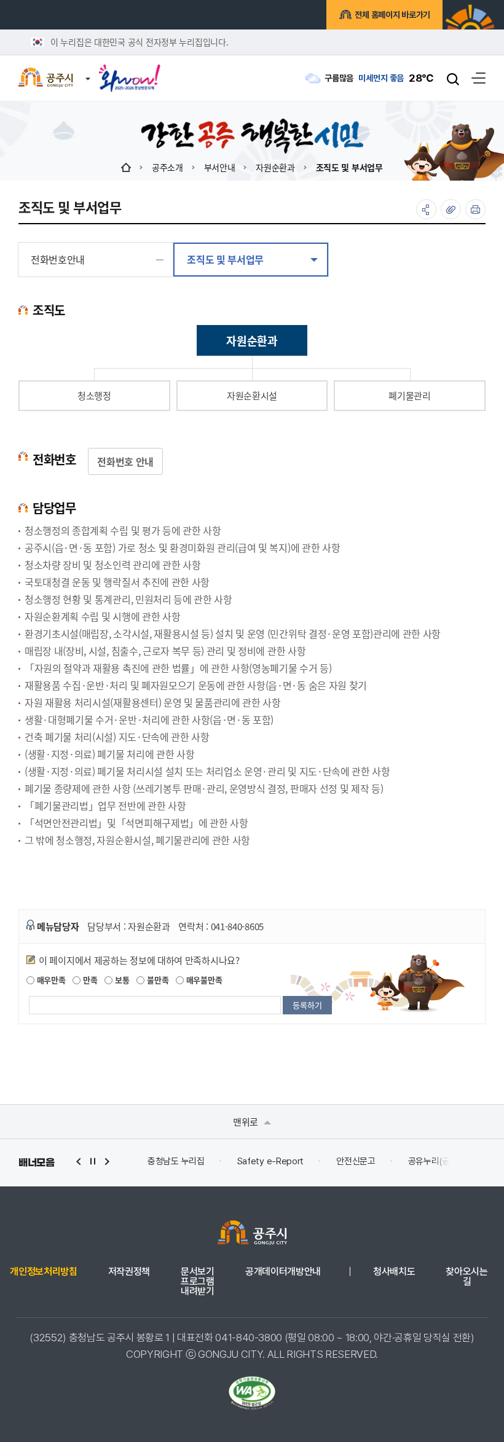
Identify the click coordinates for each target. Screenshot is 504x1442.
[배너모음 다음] (106, 1162)
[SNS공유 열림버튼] (426, 209)
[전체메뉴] (478, 78)
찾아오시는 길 (466, 1277)
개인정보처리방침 (43, 1272)
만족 (89, 979)
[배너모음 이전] (78, 1162)
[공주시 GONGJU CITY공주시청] (45, 78)
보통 (120, 979)
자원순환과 (275, 167)
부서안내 (219, 167)
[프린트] (475, 209)
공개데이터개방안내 (283, 1272)
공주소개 (167, 167)
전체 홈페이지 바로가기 (392, 15)
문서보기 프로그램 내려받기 (198, 1281)
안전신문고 (356, 1161)
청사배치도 (394, 1272)
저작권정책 (129, 1272)
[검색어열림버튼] (453, 78)
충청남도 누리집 (176, 1161)
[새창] (129, 73)
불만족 (156, 979)
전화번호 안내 (125, 461)
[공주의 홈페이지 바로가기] (88, 71)
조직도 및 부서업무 (349, 167)
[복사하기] (451, 209)
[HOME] (126, 167)
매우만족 (50, 979)
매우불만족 (203, 979)
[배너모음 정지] (92, 1162)
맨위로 (247, 1121)
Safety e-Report (270, 1161)
